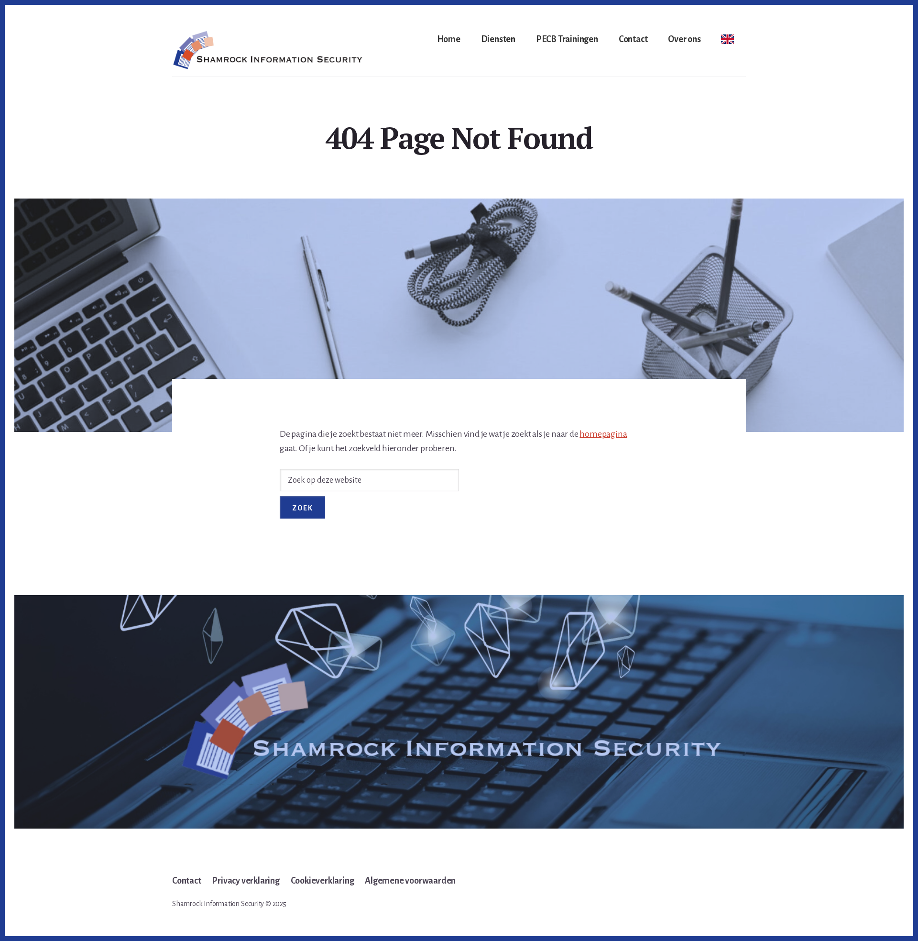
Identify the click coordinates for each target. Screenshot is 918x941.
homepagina (603, 434)
